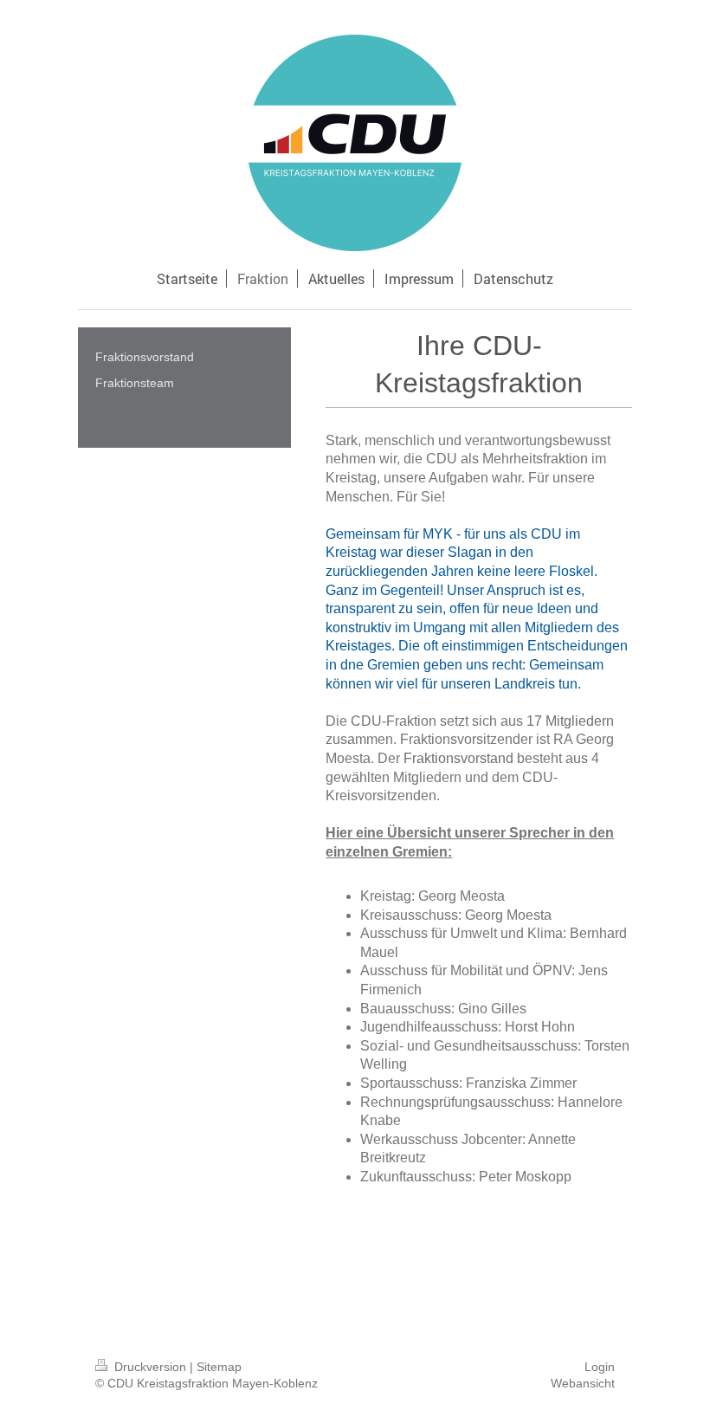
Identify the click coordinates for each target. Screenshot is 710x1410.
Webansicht (583, 1383)
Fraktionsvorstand (458, 758)
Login (599, 1367)
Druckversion (150, 1367)
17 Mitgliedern (570, 721)
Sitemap (219, 1367)
